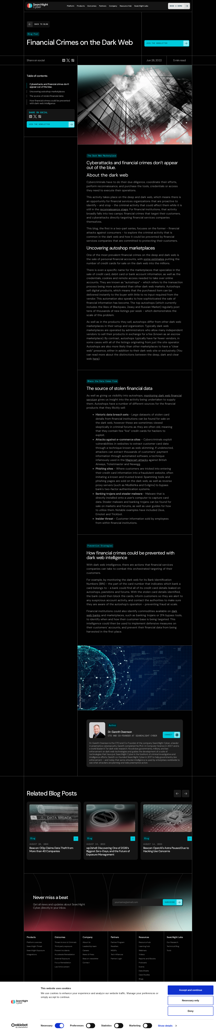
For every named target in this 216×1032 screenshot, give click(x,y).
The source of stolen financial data (46, 96)
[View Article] (54, 831)
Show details (165, 1025)
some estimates (154, 259)
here (95, 358)
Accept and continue (190, 990)
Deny (190, 1011)
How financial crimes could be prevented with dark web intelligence (50, 102)
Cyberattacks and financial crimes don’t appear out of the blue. (49, 85)
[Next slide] (185, 793)
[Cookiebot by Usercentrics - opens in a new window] (19, 1025)
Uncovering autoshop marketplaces (47, 91)
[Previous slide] (177, 793)
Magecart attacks (137, 460)
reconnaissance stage (114, 209)
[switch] (90, 1025)
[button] (81, 6)
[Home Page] (37, 6)
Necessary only (190, 1000)
